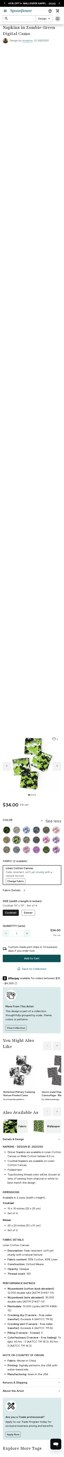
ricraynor (27, 40)
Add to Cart (31, 958)
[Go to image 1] (29, 795)
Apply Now (13, 1434)
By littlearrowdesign (50, 1099)
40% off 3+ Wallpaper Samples (28, 3)
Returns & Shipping (32, 1382)
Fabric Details (14, 890)
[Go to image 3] (33, 795)
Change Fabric (15, 881)
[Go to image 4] (35, 795)
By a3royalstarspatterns (13, 1099)
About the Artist (32, 1391)
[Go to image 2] (31, 795)
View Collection (16, 1028)
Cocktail (10, 912)
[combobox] (44, 18)
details (52, 3)
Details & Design (32, 1139)
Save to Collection (31, 969)
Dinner (28, 912)
